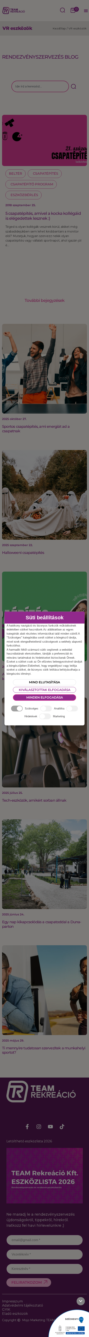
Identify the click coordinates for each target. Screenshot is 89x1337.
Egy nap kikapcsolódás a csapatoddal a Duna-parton (41, 924)
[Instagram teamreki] (39, 1126)
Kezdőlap (59, 28)
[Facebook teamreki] (27, 1126)
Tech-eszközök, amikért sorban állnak (34, 800)
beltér (15, 174)
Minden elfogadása (44, 697)
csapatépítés (45, 174)
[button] (86, 11)
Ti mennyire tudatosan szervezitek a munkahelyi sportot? (43, 1050)
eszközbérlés (24, 195)
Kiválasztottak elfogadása (44, 690)
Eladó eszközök (15, 1314)
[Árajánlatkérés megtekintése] (72, 10)
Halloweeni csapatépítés (23, 552)
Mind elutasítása (44, 682)
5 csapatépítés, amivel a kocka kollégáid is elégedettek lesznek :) (43, 216)
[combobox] (40, 86)
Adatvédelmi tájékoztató (22, 1305)
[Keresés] (73, 86)
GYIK (6, 1309)
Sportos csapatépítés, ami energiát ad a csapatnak (36, 428)
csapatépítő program (32, 184)
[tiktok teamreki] (62, 1126)
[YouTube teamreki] (50, 1126)
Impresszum (12, 1301)
